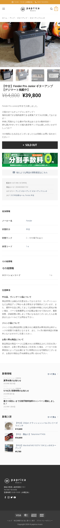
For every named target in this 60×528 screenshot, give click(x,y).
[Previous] (4, 44)
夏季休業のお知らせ (12, 380)
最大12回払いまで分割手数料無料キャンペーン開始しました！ (29, 402)
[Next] (55, 44)
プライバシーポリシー (45, 521)
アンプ (12, 18)
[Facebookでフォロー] (5, 497)
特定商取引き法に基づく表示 (24, 521)
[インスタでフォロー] (9, 497)
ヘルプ (9, 521)
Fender (27, 195)
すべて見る (52, 374)
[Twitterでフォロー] (12, 497)
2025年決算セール (17, 195)
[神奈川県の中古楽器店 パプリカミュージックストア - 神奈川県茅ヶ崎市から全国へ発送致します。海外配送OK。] (30, 9)
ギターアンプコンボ (37, 18)
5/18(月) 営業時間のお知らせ (16, 391)
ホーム (4, 18)
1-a (27, 246)
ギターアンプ (22, 18)
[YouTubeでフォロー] (15, 497)
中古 (32, 195)
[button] (3, 8)
